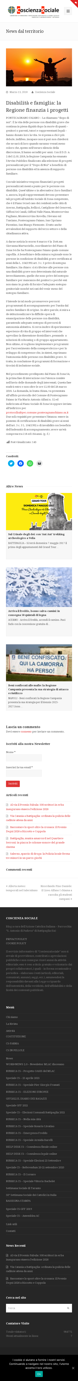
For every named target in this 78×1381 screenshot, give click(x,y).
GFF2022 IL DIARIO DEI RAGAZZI (26, 1098)
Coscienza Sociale (45, 92)
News (9, 1058)
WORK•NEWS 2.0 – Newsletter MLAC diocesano (35, 1064)
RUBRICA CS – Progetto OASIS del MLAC (30, 1071)
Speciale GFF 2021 (17, 1105)
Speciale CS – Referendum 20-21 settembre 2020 (35, 1167)
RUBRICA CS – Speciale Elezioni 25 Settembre (33, 1160)
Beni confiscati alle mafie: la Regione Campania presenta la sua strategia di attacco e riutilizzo (38, 689)
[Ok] (73, 1368)
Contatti (10, 1230)
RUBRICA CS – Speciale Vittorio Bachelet (30, 1181)
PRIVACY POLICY (16, 939)
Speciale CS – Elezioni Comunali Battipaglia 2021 (35, 1112)
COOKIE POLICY (16, 943)
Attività (10, 1030)
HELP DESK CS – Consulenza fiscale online (31, 1146)
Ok (39, 1374)
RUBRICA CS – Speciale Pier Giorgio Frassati (33, 1084)
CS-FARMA (12, 1043)
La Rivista (12, 1023)
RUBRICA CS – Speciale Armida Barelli (29, 1140)
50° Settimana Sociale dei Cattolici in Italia (31, 1194)
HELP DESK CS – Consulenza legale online (31, 1153)
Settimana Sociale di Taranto (23, 1188)
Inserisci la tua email (19, 767)
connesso (26, 731)
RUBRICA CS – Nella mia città (23, 1119)
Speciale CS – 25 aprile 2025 (23, 1078)
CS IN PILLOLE (15, 1050)
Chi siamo (12, 1017)
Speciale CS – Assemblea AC (22, 1215)
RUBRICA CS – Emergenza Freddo (26, 1133)
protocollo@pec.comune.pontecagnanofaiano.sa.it (37, 412)
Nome (11, 752)
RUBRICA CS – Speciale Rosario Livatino (30, 1126)
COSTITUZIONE (16, 1036)
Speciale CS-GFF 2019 (19, 1208)
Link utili (11, 1224)
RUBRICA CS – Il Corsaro (21, 1174)
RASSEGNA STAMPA (18, 1200)
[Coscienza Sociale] (34, 11)
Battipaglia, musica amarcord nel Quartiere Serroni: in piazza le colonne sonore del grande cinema (35, 842)
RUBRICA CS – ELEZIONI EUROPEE (27, 1091)
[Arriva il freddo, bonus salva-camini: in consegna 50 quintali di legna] (39, 587)
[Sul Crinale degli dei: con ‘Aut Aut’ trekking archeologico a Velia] (39, 511)
